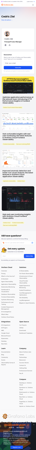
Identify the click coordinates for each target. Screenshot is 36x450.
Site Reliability (23, 297)
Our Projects (23, 325)
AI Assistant (4, 279)
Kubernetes (4, 338)
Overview (4, 271)
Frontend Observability (8, 297)
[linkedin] (5, 45)
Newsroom (22, 360)
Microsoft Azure (6, 335)
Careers (21, 354)
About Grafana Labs (25, 352)
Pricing (3, 273)
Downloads (22, 330)
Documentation (5, 352)
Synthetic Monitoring (7, 299)
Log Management (24, 300)
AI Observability (24, 271)
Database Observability (8, 294)
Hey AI (21, 373)
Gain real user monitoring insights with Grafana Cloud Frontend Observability (17, 216)
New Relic (4, 344)
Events (3, 360)
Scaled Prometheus (25, 290)
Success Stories (24, 362)
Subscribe (18, 67)
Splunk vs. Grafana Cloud (26, 406)
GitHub (21, 327)
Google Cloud (5, 333)
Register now (17, 447)
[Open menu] (33, 5)
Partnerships (23, 357)
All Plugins (4, 327)
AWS (2, 330)
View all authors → (6, 20)
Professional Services (25, 370)
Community (4, 357)
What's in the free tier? (8, 276)
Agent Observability (7, 281)
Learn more (30, 1)
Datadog (3, 341)
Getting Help (23, 368)
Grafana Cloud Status (7, 317)
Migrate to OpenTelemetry (27, 303)
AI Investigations (6, 311)
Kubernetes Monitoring (8, 287)
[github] (10, 45)
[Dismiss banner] (33, 424)
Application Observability (8, 284)
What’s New (4, 314)
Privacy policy (21, 260)
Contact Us (22, 365)
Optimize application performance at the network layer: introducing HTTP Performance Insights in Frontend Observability (18, 100)
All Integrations (5, 325)
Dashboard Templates (25, 333)
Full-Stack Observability (26, 273)
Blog (2, 354)
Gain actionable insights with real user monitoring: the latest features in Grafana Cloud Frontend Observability (17, 137)
